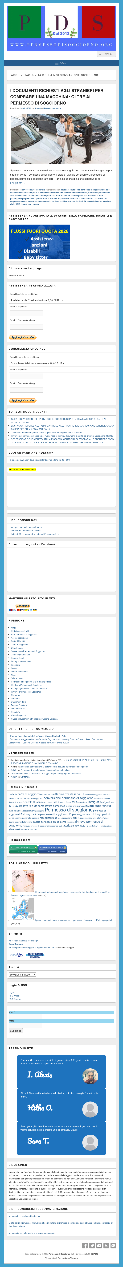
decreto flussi (31, 802)
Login (11, 992)
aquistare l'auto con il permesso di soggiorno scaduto (85, 189)
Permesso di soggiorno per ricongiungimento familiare (45, 769)
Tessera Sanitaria (19, 705)
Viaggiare (15, 711)
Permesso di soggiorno (69, 809)
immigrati (93, 802)
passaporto (39, 810)
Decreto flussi (17, 657)
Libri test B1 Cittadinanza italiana (25, 530)
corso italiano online (102, 798)
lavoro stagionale (75, 805)
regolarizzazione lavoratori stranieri (93, 817)
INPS (11, 805)
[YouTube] (99, 1245)
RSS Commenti (16, 999)
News (32, 189)
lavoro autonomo (34, 806)
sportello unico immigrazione (100, 825)
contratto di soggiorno (93, 794)
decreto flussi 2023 (49, 802)
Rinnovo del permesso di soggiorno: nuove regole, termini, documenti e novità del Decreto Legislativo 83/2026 (62, 435)
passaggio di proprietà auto (22, 198)
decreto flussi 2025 (67, 802)
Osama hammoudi (19, 773)
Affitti (13, 627)
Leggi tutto (17, 183)
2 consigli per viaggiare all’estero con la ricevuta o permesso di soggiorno (54, 766)
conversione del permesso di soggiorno (26, 798)
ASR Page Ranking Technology (23, 940)
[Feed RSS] (106, 1245)
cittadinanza (47, 794)
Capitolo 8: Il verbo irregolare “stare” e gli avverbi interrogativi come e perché (46, 432)
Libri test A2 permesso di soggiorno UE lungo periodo (34, 534)
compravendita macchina (75, 192)
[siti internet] (52, 853)
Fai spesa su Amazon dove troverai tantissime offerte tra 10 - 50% (39, 459)
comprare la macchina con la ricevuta (46, 192)
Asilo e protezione (19, 637)
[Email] (113, 1245)
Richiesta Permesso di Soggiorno (26, 684)
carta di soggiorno (29, 794)
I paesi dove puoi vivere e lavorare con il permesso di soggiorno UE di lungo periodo (74, 920)
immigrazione (107, 802)
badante (13, 794)
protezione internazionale (20, 817)
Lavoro (25, 189)
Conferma (24, 776)
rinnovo (71, 821)
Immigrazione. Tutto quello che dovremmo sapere (31, 1232)
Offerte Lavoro (17, 678)
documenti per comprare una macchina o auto (82, 195)
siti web (12, 947)
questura (35, 817)
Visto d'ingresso (18, 715)
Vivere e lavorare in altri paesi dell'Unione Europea (34, 718)
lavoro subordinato (98, 805)
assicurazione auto (19, 192)
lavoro (19, 806)
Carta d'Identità (18, 641)
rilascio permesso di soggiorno (49, 821)
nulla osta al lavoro (26, 810)
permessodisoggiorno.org (28, 947)
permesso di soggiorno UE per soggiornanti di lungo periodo (75, 814)
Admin (38, 108)
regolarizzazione (48, 817)
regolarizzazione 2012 (67, 817)
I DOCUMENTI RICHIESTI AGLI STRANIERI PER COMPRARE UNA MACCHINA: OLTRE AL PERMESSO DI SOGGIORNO (56, 96)
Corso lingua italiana (20, 654)
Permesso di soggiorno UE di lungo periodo (31, 681)
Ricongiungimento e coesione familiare (29, 688)
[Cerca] (99, 54)
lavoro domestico (55, 806)
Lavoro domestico (19, 671)
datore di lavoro (15, 802)
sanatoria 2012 (79, 825)
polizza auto (41, 198)
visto (35, 829)
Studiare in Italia (18, 701)
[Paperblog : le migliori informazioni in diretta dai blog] (17, 956)
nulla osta (13, 810)
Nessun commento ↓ (53, 108)
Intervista (15, 664)
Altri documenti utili (20, 631)
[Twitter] (92, 1245)
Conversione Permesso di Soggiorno (28, 651)
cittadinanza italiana (66, 794)
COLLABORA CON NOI (41, 15)
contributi (106, 794)
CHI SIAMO (93, 1253)
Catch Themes (71, 1258)
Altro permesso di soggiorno (24, 634)
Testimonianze (18, 708)
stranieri (14, 829)
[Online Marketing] (35, 956)
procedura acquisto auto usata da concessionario (70, 198)
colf (82, 794)
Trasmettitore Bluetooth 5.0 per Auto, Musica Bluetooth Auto (38, 735)
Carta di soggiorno (19, 644)
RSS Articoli (14, 995)
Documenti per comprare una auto (44, 195)
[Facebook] (85, 1245)
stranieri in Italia (26, 829)
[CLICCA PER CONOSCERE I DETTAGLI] (39, 258)
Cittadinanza (17, 647)
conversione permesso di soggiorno (69, 797)
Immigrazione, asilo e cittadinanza (26, 527)
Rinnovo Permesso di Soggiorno (26, 691)
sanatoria (15, 698)
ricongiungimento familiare (20, 821)
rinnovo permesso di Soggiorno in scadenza (40, 825)
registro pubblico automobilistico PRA (69, 201)
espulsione (82, 802)
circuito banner (47, 947)
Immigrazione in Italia (21, 661)
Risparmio (40, 189)
